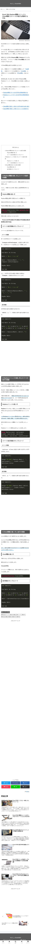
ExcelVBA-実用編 (5, 612)
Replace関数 (5, 616)
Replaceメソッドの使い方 (13, 160)
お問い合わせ (23, 939)
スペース (19, 614)
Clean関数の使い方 (11, 167)
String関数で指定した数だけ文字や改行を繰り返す (16, 106)
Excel (14, 616)
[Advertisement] (15, 127)
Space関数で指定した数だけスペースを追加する (15, 108)
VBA (19, 616)
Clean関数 (13, 614)
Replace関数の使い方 (12, 152)
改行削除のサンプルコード (13, 169)
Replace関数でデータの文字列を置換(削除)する (15, 92)
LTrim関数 (23, 71)
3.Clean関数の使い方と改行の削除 (13, 165)
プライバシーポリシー (8, 939)
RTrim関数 (20, 73)
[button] (28, 445)
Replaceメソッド (5, 614)
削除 (10, 616)
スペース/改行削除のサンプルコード (15, 154)
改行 (24, 614)
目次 (13, 147)
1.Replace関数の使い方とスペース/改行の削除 (15, 150)
